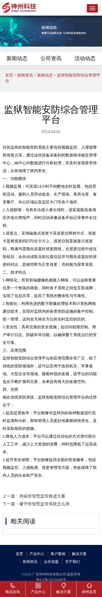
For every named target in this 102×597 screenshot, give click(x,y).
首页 (9, 75)
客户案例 (58, 554)
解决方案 (79, 554)
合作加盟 (51, 562)
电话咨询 (12, 592)
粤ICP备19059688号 (51, 580)
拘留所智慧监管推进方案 (42, 496)
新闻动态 (17, 58)
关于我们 (72, 562)
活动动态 (85, 58)
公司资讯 (51, 58)
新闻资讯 (25, 75)
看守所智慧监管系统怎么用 (44, 504)
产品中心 (37, 554)
